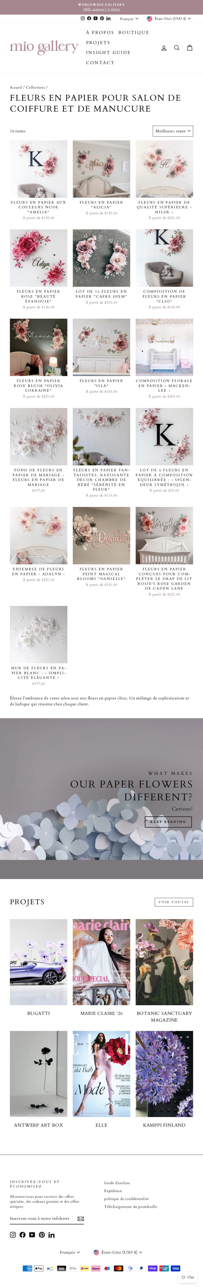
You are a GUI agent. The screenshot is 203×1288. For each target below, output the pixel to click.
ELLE (101, 1125)
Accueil (16, 87)
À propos (100, 32)
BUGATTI (38, 1013)
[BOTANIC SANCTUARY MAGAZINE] (164, 962)
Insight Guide (108, 52)
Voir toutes (173, 902)
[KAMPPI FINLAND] (164, 1074)
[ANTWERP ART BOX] (38, 1074)
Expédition (113, 1191)
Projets (98, 43)
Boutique (134, 32)
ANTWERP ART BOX (38, 1125)
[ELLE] (101, 1074)
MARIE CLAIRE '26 (101, 1013)
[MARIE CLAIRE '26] (101, 962)
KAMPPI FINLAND (164, 1125)
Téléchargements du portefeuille (130, 1207)
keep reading (168, 822)
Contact (100, 63)
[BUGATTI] (38, 962)
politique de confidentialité (126, 1199)
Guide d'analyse (117, 1183)
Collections (35, 87)
